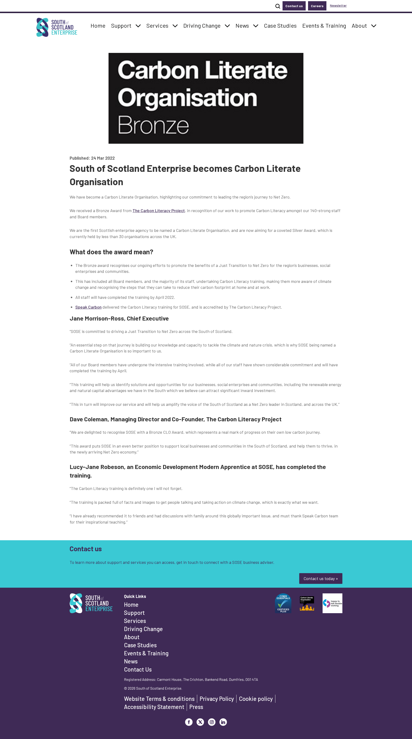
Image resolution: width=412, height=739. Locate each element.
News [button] (243, 25)
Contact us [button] (294, 6)
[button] (138, 25)
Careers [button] (317, 6)
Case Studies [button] (280, 25)
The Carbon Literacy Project (159, 210)
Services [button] (158, 25)
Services (135, 620)
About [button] (360, 25)
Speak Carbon (88, 307)
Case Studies (140, 645)
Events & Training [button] (324, 25)
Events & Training (146, 653)
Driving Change (143, 628)
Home (131, 604)
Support (134, 612)
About (131, 636)
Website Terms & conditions (159, 698)
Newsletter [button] (338, 5)
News (131, 661)
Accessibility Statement (154, 706)
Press (196, 706)
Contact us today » (321, 578)
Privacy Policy (217, 698)
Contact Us (138, 669)
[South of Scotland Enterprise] (91, 605)
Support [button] (122, 25)
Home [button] (99, 25)
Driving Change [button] (202, 25)
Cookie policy (256, 698)
